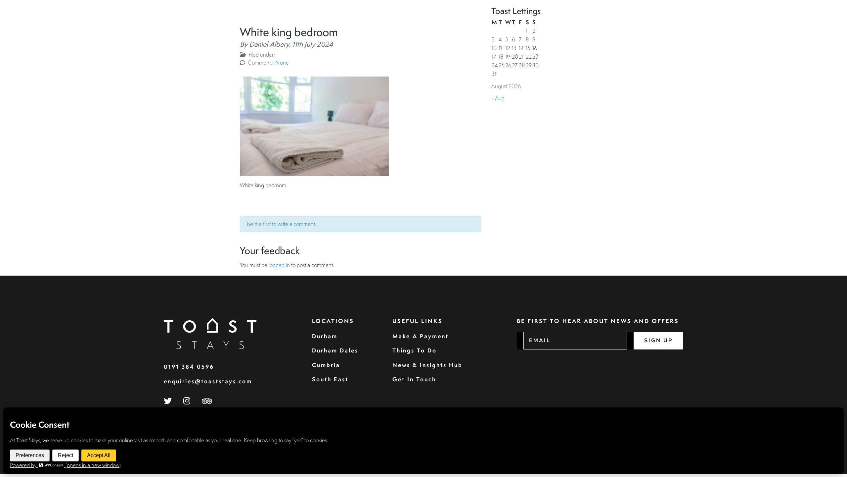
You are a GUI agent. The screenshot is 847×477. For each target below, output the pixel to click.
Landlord (724, 21)
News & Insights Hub (427, 365)
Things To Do (414, 350)
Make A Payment (420, 336)
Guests (652, 21)
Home (588, 21)
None (282, 62)
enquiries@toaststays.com (208, 381)
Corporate (686, 21)
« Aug (498, 98)
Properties (618, 21)
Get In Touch (414, 379)
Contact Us (809, 21)
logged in (279, 265)
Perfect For (764, 21)
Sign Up (658, 340)
